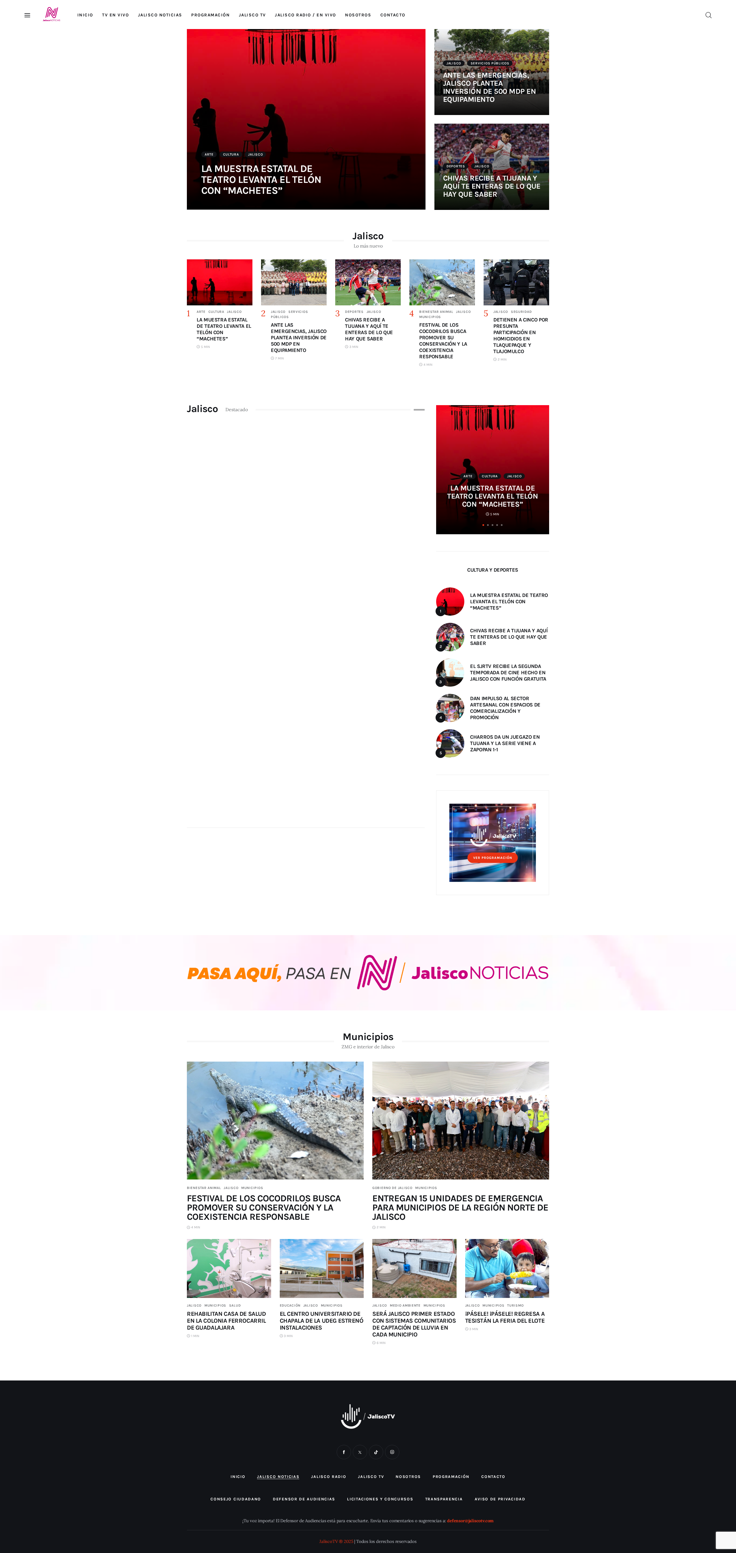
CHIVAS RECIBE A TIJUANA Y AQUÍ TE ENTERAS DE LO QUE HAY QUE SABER (491, 186)
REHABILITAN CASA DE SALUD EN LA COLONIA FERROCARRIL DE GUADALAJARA (226, 1320)
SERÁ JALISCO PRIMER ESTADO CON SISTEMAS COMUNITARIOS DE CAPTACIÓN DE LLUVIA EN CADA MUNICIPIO (414, 1324)
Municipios (430, 317)
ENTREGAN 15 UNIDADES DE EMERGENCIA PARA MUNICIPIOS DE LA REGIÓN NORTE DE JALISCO (460, 1207)
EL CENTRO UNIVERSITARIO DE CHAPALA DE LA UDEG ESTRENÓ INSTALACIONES (321, 1320)
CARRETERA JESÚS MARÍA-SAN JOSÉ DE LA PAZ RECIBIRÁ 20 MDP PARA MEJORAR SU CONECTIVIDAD (492, 488)
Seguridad (521, 312)
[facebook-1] (344, 1452)
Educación (290, 1305)
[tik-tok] (376, 1452)
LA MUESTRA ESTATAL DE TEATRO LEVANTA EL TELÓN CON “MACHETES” (261, 179)
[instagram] (392, 1452)
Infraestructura (493, 460)
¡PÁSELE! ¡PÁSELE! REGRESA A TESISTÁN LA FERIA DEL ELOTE (505, 1317)
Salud (235, 1305)
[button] (483, 525)
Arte (209, 154)
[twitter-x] (360, 1452)
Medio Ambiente (405, 1305)
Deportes (455, 166)
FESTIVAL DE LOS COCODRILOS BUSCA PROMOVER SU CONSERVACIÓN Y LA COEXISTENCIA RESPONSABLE (264, 1207)
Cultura (231, 154)
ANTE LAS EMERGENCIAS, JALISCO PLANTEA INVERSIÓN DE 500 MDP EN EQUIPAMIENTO (489, 87)
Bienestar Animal (436, 312)
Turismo (515, 1305)
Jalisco (255, 154)
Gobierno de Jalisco (392, 1188)
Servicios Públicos (490, 63)
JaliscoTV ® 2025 (336, 1541)
